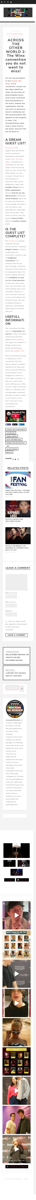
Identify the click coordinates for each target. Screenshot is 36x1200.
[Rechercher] (22, 689)
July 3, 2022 (9, 523)
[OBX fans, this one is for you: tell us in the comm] (16, 944)
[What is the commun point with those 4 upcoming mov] (16, 1032)
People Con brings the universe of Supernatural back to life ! (17, 548)
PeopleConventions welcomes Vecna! (14, 520)
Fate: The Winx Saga (14, 439)
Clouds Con (9, 148)
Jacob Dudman (12, 449)
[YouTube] (11, 2)
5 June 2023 (15, 31)
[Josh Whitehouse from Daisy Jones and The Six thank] (16, 915)
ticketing (19, 340)
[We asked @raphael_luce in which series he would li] (16, 1003)
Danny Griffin (12, 436)
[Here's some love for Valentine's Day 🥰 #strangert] (16, 974)
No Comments (15, 37)
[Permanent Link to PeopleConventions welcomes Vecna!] (18, 517)
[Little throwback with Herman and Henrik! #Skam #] (16, 1120)
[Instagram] (8, 2)
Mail (10, 602)
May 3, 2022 (9, 496)
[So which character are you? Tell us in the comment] (16, 1061)
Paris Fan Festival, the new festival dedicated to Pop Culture (17, 492)
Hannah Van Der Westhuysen (16, 443)
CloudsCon (11, 433)
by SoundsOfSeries (15, 34)
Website (8, 611)
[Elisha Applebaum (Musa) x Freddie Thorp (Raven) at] (16, 1091)
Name (11, 593)
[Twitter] (2, 2)
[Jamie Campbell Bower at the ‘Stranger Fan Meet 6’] (16, 1149)
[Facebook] (5, 2)
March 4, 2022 (10, 552)
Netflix (9, 452)
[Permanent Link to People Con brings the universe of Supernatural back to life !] (18, 544)
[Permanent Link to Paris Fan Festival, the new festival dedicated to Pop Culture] (18, 488)
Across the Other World (16, 429)
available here (19, 351)
